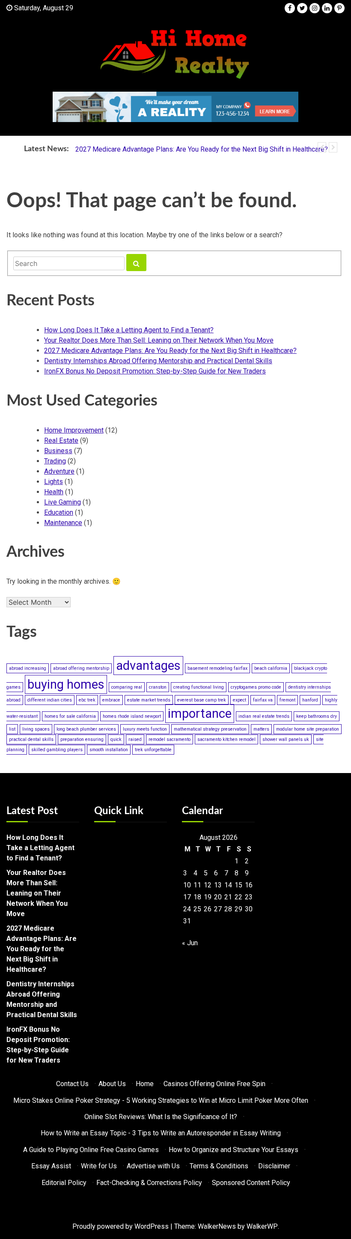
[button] (322, 147)
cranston (158, 687)
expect (239, 700)
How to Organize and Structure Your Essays (233, 1150)
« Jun (190, 943)
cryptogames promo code (256, 687)
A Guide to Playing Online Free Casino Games (91, 1150)
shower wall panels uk (285, 739)
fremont (287, 700)
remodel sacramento (169, 739)
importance (200, 713)
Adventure (59, 471)
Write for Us (99, 1166)
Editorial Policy (64, 1183)
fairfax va (263, 700)
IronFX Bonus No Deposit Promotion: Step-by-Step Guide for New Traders (155, 371)
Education (58, 512)
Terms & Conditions (219, 1166)
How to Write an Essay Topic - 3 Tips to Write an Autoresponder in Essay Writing (161, 1133)
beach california (270, 668)
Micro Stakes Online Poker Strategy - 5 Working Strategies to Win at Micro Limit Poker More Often (160, 1100)
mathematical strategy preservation (210, 729)
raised (135, 739)
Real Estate (61, 440)
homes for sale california (70, 716)
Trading (55, 461)
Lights (53, 482)
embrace (111, 700)
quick (116, 739)
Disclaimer (274, 1166)
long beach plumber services (86, 729)
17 (187, 897)
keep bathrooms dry (316, 716)
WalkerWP (262, 1226)
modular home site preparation (307, 729)
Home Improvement (74, 430)
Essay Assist (51, 1166)
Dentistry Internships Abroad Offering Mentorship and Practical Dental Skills (158, 361)
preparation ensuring (82, 739)
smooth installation (108, 749)
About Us (112, 1084)
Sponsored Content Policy (251, 1183)
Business (58, 451)
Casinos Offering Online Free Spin (214, 1084)
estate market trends (148, 700)
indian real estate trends (263, 716)
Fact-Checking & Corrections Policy (149, 1183)
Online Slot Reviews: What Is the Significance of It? (160, 1117)
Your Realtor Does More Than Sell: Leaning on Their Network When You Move (159, 340)
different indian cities (49, 700)
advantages (148, 665)
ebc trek (87, 700)
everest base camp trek (201, 700)
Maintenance (63, 523)
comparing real (126, 687)
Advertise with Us (153, 1166)
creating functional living (198, 687)
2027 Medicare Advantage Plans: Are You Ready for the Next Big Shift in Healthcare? (201, 149)
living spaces (36, 729)
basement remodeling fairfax (217, 668)
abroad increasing (27, 668)
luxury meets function (145, 729)
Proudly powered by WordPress (120, 1226)
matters (261, 729)
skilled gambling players (57, 749)
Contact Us (72, 1084)
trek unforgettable (153, 749)
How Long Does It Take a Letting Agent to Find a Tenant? (129, 330)
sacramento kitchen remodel (226, 739)
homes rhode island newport (132, 716)
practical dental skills (31, 739)
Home (145, 1084)
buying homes (65, 684)
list (12, 729)
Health (53, 492)
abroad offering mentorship (81, 668)
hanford (310, 700)
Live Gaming (62, 502)
